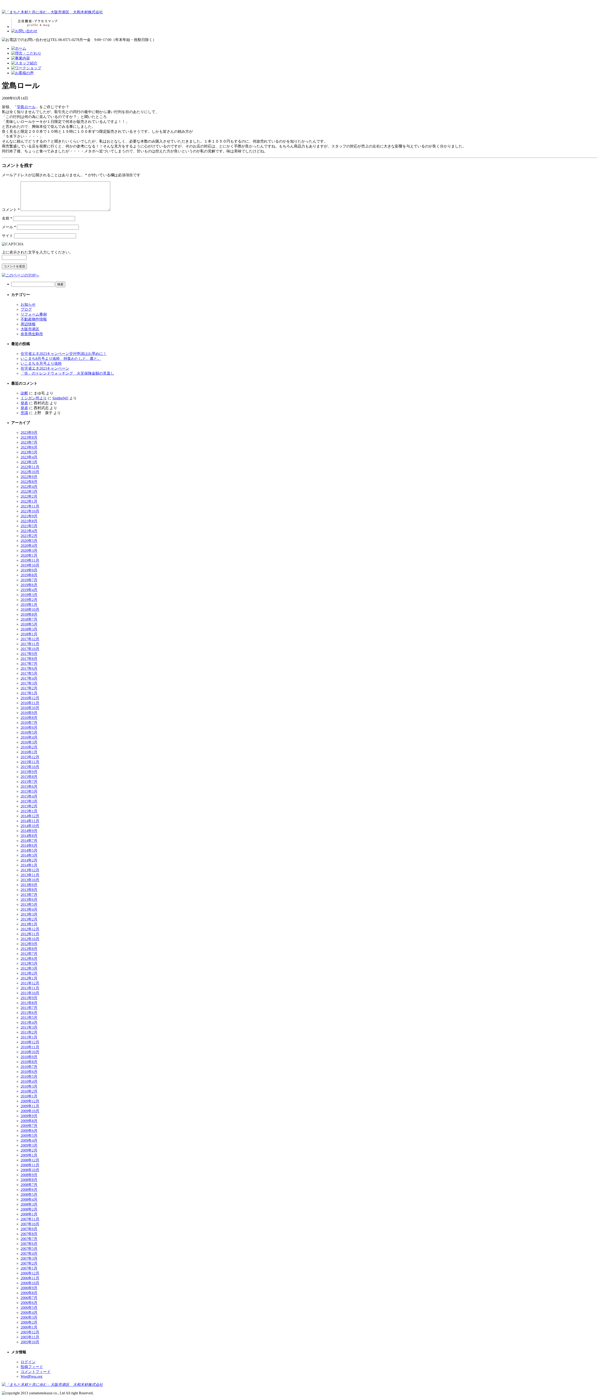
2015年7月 (29, 782)
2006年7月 (29, 1298)
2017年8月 (29, 659)
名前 (7, 218)
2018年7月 (29, 619)
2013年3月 (29, 914)
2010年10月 (30, 1052)
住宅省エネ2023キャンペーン (45, 368)
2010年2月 (29, 1091)
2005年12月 (30, 1332)
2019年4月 (29, 590)
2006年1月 (29, 1327)
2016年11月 (30, 703)
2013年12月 (30, 870)
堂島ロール (26, 107)
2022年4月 (29, 487)
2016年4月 (29, 737)
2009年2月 (29, 1150)
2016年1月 (29, 752)
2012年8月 (29, 949)
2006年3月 (29, 1317)
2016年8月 (29, 718)
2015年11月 (30, 762)
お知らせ (28, 304)
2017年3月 (29, 683)
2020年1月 (29, 555)
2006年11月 (30, 1278)
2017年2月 (29, 688)
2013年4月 (29, 909)
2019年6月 (29, 585)
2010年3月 (29, 1086)
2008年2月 (29, 1209)
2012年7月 (29, 954)
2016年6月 (29, 727)
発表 (24, 403)
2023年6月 (29, 447)
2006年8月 (29, 1293)
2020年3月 (29, 550)
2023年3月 (29, 462)
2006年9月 (29, 1288)
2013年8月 (29, 890)
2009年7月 (29, 1126)
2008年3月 (29, 1204)
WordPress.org (31, 1376)
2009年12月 (30, 1101)
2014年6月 (29, 845)
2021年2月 (29, 536)
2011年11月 (30, 988)
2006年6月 (29, 1303)
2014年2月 (29, 860)
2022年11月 (30, 467)
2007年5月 (29, 1249)
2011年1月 (29, 1037)
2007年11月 (30, 1219)
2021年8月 (29, 521)
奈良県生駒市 (32, 334)
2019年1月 (29, 605)
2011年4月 (29, 1022)
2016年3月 (29, 742)
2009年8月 (29, 1121)
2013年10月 (30, 880)
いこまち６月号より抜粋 (41, 363)
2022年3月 (29, 491)
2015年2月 (29, 806)
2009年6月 (29, 1131)
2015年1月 (29, 811)
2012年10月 (30, 939)
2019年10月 (30, 565)
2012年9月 (29, 944)
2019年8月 (29, 575)
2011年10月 (30, 993)
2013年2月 (29, 919)
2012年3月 (29, 968)
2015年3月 (29, 801)
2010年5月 (29, 1077)
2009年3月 (29, 1145)
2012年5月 (29, 963)
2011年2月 (29, 1032)
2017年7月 (29, 664)
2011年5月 (29, 1018)
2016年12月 (30, 698)
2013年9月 (29, 885)
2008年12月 (30, 1160)
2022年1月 (29, 501)
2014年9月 (29, 831)
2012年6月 (29, 959)
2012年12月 (30, 929)
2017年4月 (29, 678)
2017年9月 (29, 654)
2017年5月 (29, 673)
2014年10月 (30, 826)
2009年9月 (29, 1116)
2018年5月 (29, 624)
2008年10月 (30, 1170)
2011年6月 (29, 1013)
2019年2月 (29, 600)
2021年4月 (29, 531)
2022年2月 (29, 496)
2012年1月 (29, 978)
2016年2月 (29, 747)
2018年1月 (29, 634)
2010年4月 (29, 1081)
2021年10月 (30, 511)
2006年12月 (30, 1273)
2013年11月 (30, 875)
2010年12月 (30, 1042)
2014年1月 (29, 865)
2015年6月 (29, 786)
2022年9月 (29, 477)
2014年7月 (29, 841)
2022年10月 (30, 472)
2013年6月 (29, 900)
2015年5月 (29, 791)
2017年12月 (30, 639)
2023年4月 (29, 457)
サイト (7, 236)
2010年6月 (29, 1072)
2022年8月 (29, 482)
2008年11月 (30, 1165)
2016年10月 (30, 708)
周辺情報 (28, 324)
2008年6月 (29, 1190)
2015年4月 (29, 796)
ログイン (28, 1362)
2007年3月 (29, 1258)
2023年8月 (29, 437)
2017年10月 (30, 649)
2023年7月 (29, 442)
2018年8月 (29, 614)
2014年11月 (30, 821)
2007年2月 (29, 1263)
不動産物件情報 (34, 319)
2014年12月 (30, 816)
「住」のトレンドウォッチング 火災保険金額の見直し (67, 373)
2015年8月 (29, 777)
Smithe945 (60, 398)
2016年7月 (29, 723)
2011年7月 (29, 1008)
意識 (24, 413)
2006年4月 (29, 1312)
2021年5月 (29, 526)
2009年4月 (29, 1140)
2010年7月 (29, 1067)
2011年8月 (29, 1003)
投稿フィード (32, 1367)
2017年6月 (29, 668)
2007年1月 (29, 1268)
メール (9, 227)
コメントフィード (36, 1372)
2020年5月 (29, 541)
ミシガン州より (34, 398)
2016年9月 (29, 713)
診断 (24, 393)
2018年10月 (30, 609)
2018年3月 (29, 629)
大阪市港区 (30, 329)
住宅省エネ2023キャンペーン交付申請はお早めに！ (64, 354)
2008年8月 (29, 1180)
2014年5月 (29, 850)
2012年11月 (30, 934)
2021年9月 (29, 516)
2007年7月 (29, 1239)
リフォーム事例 (34, 314)
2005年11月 (30, 1337)
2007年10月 (30, 1224)
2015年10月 (30, 767)
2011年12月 (30, 983)
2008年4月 (29, 1199)
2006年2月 (29, 1322)
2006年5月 (29, 1308)
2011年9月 (29, 998)
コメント (11, 210)
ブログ (26, 309)
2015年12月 (30, 757)
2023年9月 (29, 432)
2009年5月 (29, 1136)
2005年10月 (30, 1342)
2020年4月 (29, 546)
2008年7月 (29, 1185)
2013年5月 (29, 904)
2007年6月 (29, 1244)
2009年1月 (29, 1155)
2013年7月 (29, 895)
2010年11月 (30, 1047)
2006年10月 (30, 1283)
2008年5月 (29, 1195)
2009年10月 (30, 1111)
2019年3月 (29, 595)
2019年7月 (29, 580)
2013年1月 (29, 924)
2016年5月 (29, 732)
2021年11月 (30, 506)
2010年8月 (29, 1062)
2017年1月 (29, 693)
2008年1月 (29, 1214)
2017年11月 (30, 644)
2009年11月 (30, 1106)
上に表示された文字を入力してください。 (37, 252)
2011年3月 (29, 1027)
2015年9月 (29, 772)
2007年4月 (29, 1253)
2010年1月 (29, 1096)
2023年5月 (29, 452)
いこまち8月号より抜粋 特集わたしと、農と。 (61, 359)
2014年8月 (29, 836)
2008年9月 (29, 1175)
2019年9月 (29, 570)
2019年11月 (30, 560)
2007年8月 (29, 1234)
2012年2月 (29, 973)
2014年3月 (29, 855)
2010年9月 (29, 1057)
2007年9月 (29, 1229)
